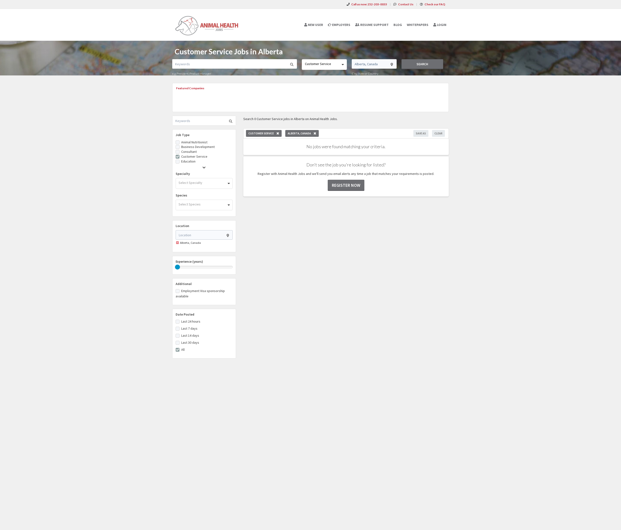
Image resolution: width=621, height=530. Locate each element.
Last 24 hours (190, 321)
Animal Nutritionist (194, 142)
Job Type (182, 135)
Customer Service (194, 156)
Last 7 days (189, 328)
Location (182, 226)
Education (188, 161)
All (183, 349)
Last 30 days (190, 342)
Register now (346, 185)
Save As (421, 133)
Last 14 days (190, 335)
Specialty (183, 173)
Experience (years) (189, 261)
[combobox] (324, 64)
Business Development (198, 147)
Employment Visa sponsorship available (200, 293)
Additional (184, 284)
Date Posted (185, 314)
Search (422, 64)
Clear (438, 133)
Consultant (189, 151)
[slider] (177, 267)
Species (181, 195)
